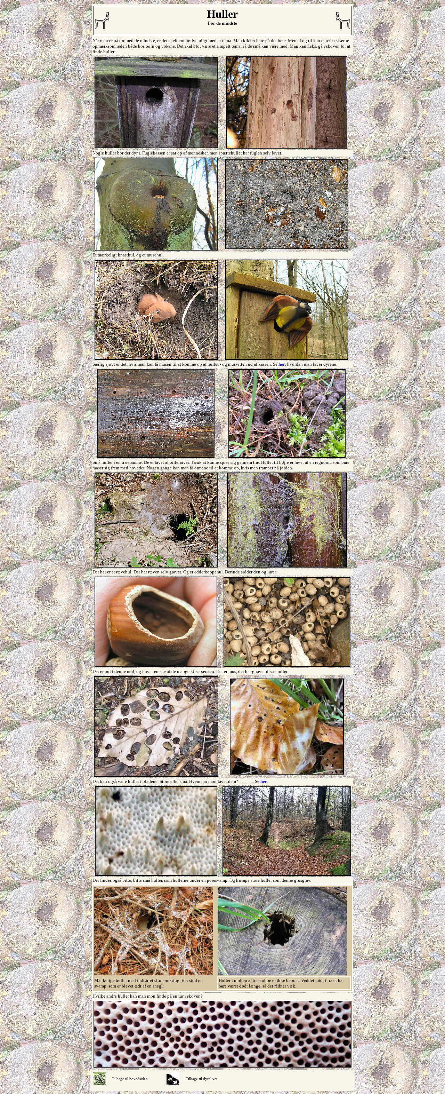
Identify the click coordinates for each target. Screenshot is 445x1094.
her (281, 364)
